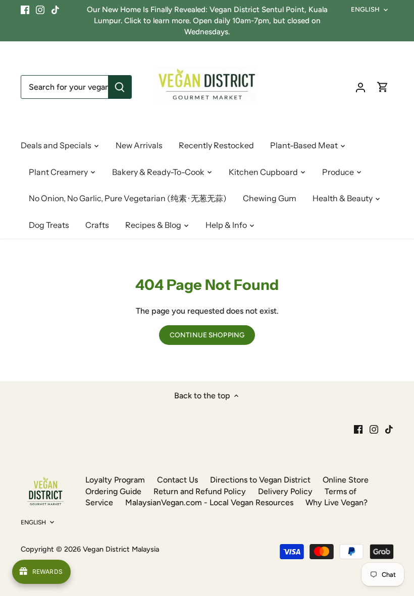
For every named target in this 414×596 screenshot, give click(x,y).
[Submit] (119, 87)
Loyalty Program (115, 480)
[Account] (360, 87)
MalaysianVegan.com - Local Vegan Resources (209, 502)
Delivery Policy (285, 491)
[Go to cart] (383, 87)
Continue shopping (207, 335)
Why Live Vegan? (336, 502)
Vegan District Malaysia (121, 549)
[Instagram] (40, 9)
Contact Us (177, 480)
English (365, 9)
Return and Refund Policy (199, 491)
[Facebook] (25, 9)
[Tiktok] (55, 9)
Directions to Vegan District (260, 480)
